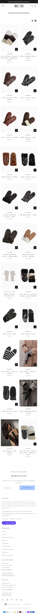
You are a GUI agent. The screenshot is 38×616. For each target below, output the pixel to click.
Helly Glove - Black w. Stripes (10, 372)
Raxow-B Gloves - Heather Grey (10, 295)
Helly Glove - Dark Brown (10, 452)
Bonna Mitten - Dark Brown (28, 138)
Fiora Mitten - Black (28, 177)
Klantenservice (5, 552)
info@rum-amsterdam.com (8, 575)
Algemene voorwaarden (7, 537)
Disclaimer (4, 540)
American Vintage (9, 291)
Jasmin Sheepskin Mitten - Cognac (28, 255)
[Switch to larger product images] (32, 21)
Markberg (10, 54)
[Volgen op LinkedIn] (21, 600)
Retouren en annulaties (7, 555)
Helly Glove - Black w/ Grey (28, 372)
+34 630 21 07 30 (7, 593)
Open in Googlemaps (7, 569)
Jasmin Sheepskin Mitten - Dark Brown (9, 255)
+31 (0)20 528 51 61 (7, 573)
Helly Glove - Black (28, 334)
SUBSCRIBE (27, 488)
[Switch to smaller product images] (35, 21)
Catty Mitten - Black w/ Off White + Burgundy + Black (10, 58)
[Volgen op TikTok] (16, 600)
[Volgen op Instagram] (7, 600)
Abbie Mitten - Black (9, 411)
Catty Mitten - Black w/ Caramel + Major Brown (28, 295)
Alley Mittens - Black (28, 98)
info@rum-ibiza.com (6, 595)
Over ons (4, 531)
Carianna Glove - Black (28, 215)
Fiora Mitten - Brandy (10, 177)
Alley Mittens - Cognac (9, 137)
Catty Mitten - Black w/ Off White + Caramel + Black (28, 452)
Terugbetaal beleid (6, 546)
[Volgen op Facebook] (3, 600)
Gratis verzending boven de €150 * (19, 1)
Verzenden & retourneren (8, 549)
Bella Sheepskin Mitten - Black (28, 412)
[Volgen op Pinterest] (12, 600)
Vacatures (4, 534)
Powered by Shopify (23, 608)
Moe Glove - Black (9, 334)
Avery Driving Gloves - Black (28, 57)
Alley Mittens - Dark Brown (9, 98)
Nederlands (27, 604)
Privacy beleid (5, 543)
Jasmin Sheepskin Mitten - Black (10, 216)
